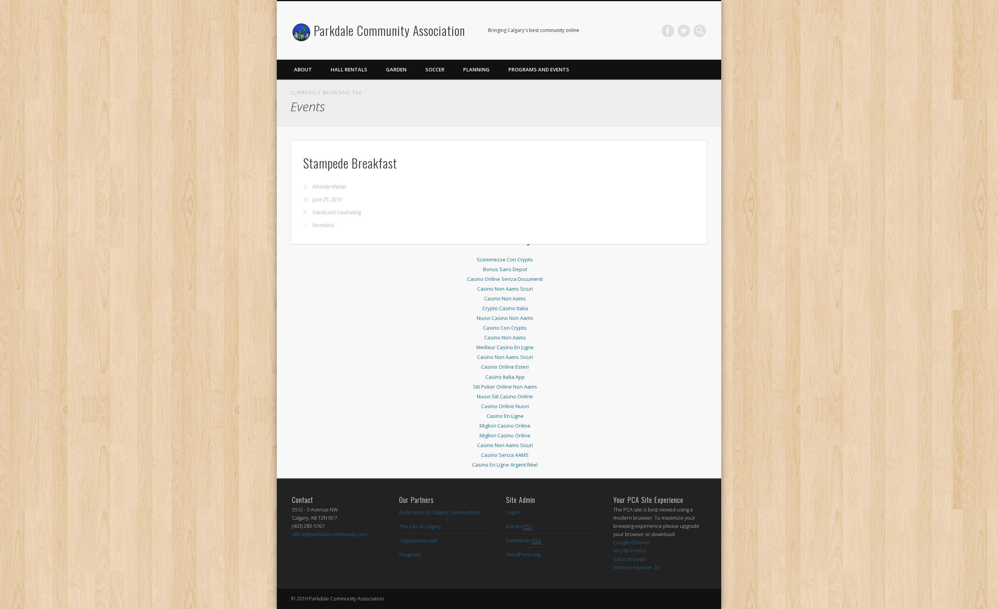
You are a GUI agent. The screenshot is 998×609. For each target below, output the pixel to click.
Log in (513, 512)
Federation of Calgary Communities (439, 512)
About (303, 69)
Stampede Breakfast (350, 163)
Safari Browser (630, 559)
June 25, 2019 (327, 199)
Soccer (434, 69)
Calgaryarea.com (418, 540)
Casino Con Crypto (505, 327)
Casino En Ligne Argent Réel (505, 464)
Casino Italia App (505, 376)
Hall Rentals (349, 69)
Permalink (323, 225)
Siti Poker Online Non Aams (505, 386)
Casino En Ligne (505, 415)
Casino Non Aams (505, 298)
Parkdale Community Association (389, 30)
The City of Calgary (420, 526)
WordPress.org (523, 554)
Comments (523, 540)
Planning (476, 69)
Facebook (668, 31)
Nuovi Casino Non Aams (505, 317)
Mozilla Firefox (629, 550)
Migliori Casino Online (505, 425)
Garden (396, 69)
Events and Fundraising (337, 212)
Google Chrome (631, 542)
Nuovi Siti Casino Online (505, 396)
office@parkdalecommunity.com (329, 534)
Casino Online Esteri (505, 366)
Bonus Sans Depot (505, 269)
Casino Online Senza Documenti (505, 278)
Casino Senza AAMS (505, 454)
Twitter (684, 31)
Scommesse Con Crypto (505, 259)
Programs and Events (538, 69)
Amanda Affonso (329, 186)
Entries (519, 526)
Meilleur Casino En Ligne (505, 347)
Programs (410, 554)
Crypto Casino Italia (505, 308)
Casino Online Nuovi (505, 406)
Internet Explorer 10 (636, 567)
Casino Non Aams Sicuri (505, 288)
